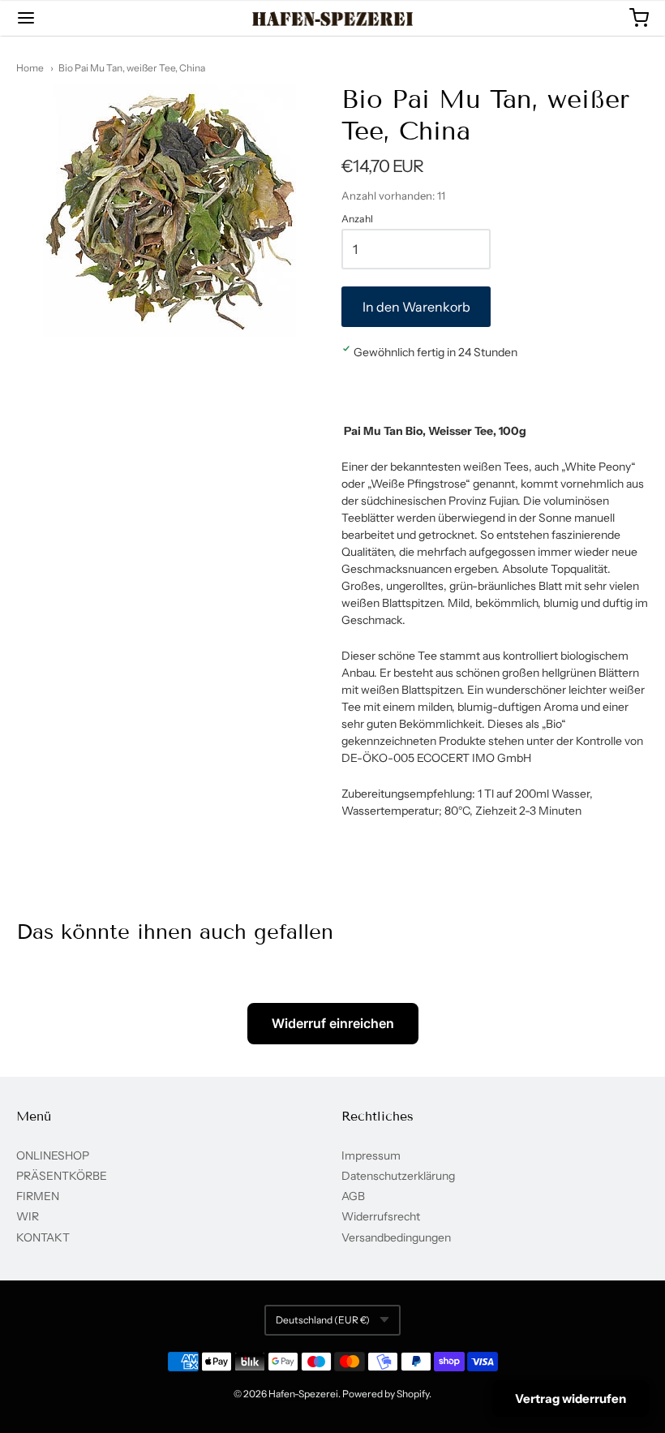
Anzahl (357, 219)
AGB (353, 1196)
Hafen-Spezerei (303, 1394)
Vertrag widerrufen (570, 1398)
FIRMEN (37, 1196)
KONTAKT (43, 1237)
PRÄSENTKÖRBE (61, 1175)
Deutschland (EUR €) (323, 1320)
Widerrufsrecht (380, 1216)
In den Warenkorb (416, 307)
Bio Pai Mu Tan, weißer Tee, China (131, 68)
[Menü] (79, 18)
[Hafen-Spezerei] (333, 18)
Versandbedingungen (396, 1237)
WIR (27, 1216)
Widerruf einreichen (333, 1023)
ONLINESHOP (52, 1155)
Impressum (371, 1155)
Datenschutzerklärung (398, 1175)
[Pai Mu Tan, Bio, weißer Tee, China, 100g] (169, 210)
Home (30, 68)
